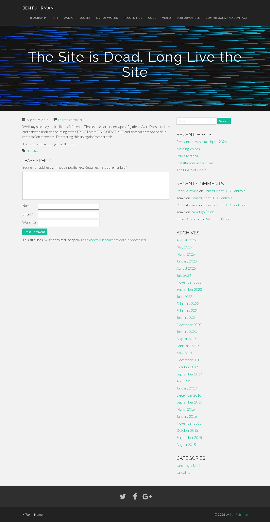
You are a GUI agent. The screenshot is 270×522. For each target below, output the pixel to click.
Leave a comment (70, 119)
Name (27, 205)
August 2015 (186, 444)
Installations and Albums (195, 163)
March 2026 (186, 254)
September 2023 (189, 289)
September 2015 (189, 437)
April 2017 (185, 381)
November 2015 (189, 423)
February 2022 (188, 303)
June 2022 (184, 296)
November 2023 (189, 282)
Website (29, 222)
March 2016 (186, 409)
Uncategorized (188, 465)
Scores (84, 17)
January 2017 (187, 388)
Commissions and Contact (227, 17)
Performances (188, 17)
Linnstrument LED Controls (224, 191)
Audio (69, 17)
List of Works (107, 17)
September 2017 (189, 374)
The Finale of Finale (191, 170)
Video (166, 17)
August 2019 (186, 339)
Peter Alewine (188, 191)
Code (152, 17)
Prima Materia (188, 156)
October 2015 (187, 430)
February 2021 (188, 310)
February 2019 (188, 346)
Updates (32, 151)
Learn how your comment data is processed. (114, 240)
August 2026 (186, 240)
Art (55, 17)
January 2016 (187, 416)
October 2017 (187, 367)
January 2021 (187, 317)
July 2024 (184, 275)
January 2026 (187, 261)
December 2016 (189, 395)
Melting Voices (188, 149)
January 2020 (187, 331)
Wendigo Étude (203, 212)
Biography (38, 17)
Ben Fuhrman (38, 7)
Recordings (133, 17)
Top (27, 514)
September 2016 (189, 402)
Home (38, 514)
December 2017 (189, 360)
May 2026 (184, 247)
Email (27, 214)
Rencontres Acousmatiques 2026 (202, 141)
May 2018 (184, 353)
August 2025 (186, 268)
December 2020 (189, 325)
